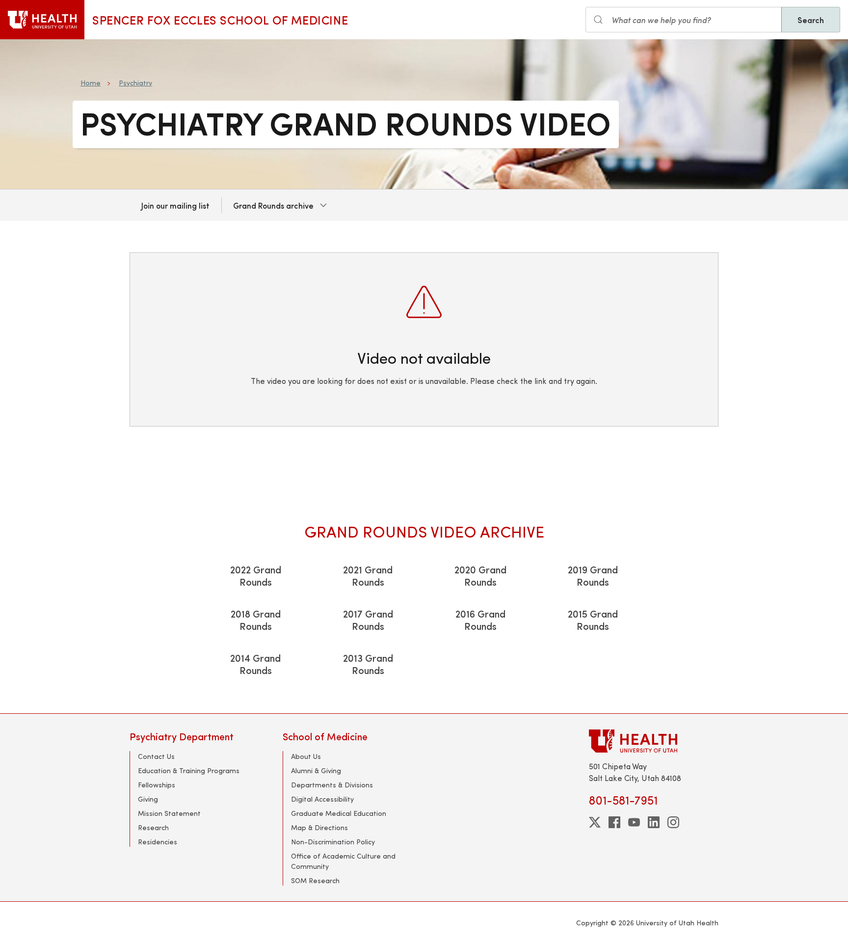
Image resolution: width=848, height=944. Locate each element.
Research (153, 827)
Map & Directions (319, 827)
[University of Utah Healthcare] (653, 741)
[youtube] (634, 822)
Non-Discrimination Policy (333, 841)
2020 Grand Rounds (480, 575)
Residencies (157, 841)
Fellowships (156, 784)
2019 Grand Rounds (593, 575)
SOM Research (315, 880)
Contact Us (156, 756)
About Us (306, 756)
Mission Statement (169, 813)
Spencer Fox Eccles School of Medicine (220, 19)
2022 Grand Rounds (255, 575)
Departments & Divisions (332, 784)
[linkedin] (654, 822)
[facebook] (614, 822)
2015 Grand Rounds (593, 619)
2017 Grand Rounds (368, 619)
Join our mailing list (175, 205)
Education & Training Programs (188, 770)
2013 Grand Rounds (368, 663)
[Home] (42, 19)
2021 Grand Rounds (368, 575)
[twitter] (595, 822)
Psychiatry (135, 82)
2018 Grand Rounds (256, 619)
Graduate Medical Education (338, 813)
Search (810, 19)
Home (90, 82)
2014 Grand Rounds (255, 663)
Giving (148, 799)
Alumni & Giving (316, 770)
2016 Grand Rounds (480, 619)
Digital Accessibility (322, 799)
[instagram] (673, 822)
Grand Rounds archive (273, 205)
